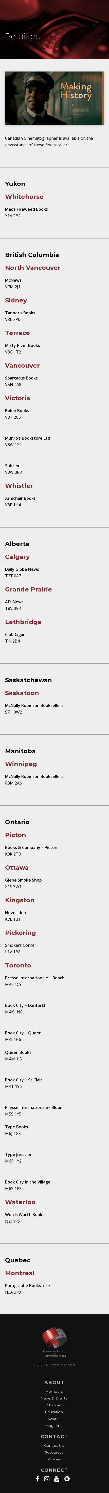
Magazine (54, 1425)
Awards (53, 1418)
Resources (53, 1452)
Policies (54, 1459)
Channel (54, 1405)
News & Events (54, 1398)
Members (54, 1391)
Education (54, 1412)
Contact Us (54, 1445)
